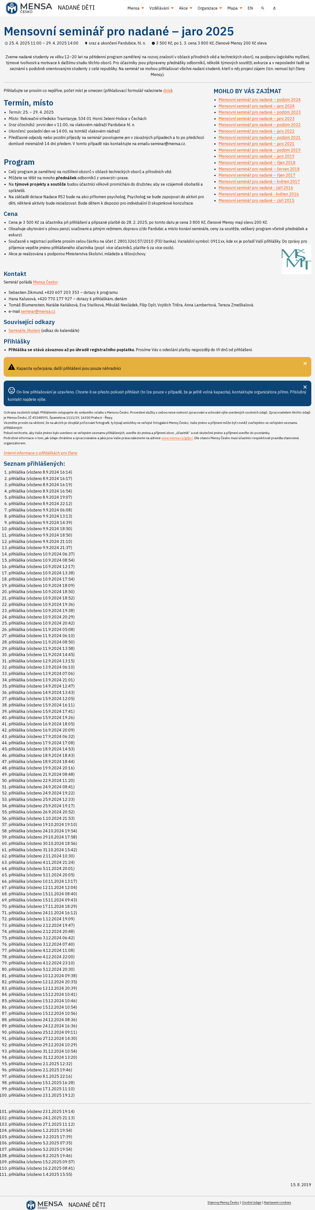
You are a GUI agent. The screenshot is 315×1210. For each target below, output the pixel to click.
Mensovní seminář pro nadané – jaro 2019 (257, 156)
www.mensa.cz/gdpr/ (177, 438)
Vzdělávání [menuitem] (159, 8)
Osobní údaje (251, 1202)
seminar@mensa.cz (38, 311)
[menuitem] (263, 8)
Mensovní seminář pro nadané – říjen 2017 (257, 175)
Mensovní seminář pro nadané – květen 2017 (259, 181)
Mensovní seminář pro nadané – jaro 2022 (257, 131)
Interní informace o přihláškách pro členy (41, 452)
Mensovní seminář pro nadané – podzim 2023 (260, 112)
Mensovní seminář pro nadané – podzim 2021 (260, 137)
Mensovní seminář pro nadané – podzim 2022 (260, 124)
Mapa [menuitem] (232, 8)
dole (167, 90)
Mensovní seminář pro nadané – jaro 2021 (257, 143)
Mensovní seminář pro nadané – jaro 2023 (257, 118)
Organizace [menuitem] (208, 8)
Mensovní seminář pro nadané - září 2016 (256, 187)
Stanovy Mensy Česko (223, 1202)
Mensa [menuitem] (133, 8)
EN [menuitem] (250, 8)
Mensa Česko (45, 282)
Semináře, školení (24, 330)
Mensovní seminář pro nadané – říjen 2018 (257, 162)
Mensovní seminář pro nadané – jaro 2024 (257, 106)
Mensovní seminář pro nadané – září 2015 (256, 200)
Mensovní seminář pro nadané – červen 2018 (259, 168)
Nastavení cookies (277, 1202)
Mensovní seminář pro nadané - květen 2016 (259, 194)
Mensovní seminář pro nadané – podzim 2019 (260, 150)
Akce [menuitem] (183, 8)
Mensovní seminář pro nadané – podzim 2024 (260, 99)
